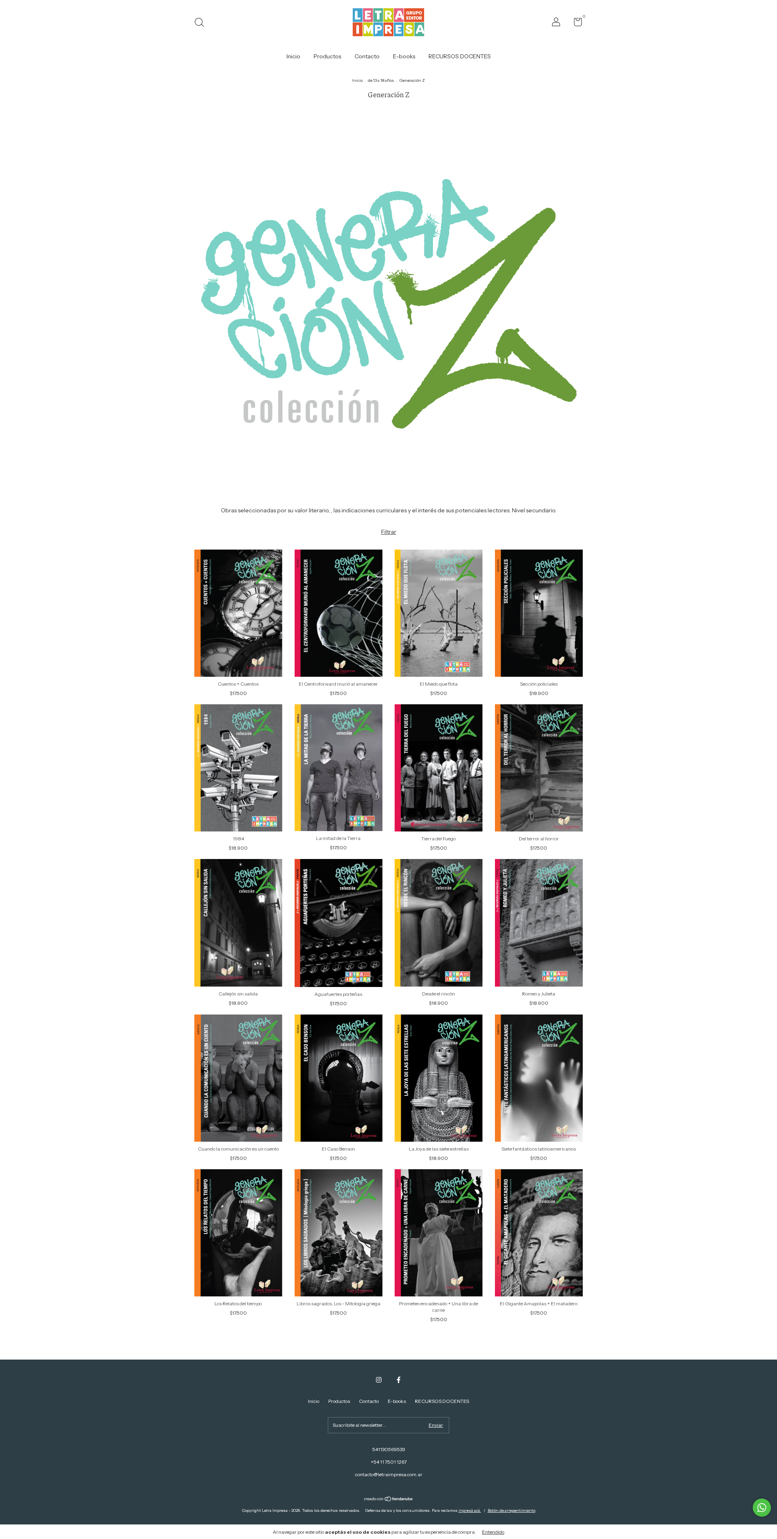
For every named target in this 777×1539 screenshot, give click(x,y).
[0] (575, 24)
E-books (404, 56)
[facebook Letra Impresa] (398, 1380)
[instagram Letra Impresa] (379, 1380)
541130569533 (388, 1449)
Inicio (293, 56)
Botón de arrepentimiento (511, 1510)
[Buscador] (202, 23)
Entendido (493, 1532)
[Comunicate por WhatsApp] (762, 1507)
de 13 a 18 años (381, 80)
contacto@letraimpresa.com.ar (388, 1474)
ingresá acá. (470, 1510)
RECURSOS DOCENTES (460, 56)
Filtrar (388, 531)
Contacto (367, 56)
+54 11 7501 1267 (389, 1462)
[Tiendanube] (388, 1499)
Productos (327, 56)
